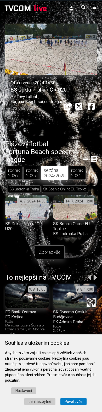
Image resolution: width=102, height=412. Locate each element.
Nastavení (23, 390)
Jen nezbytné (40, 401)
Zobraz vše (49, 252)
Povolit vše (73, 401)
